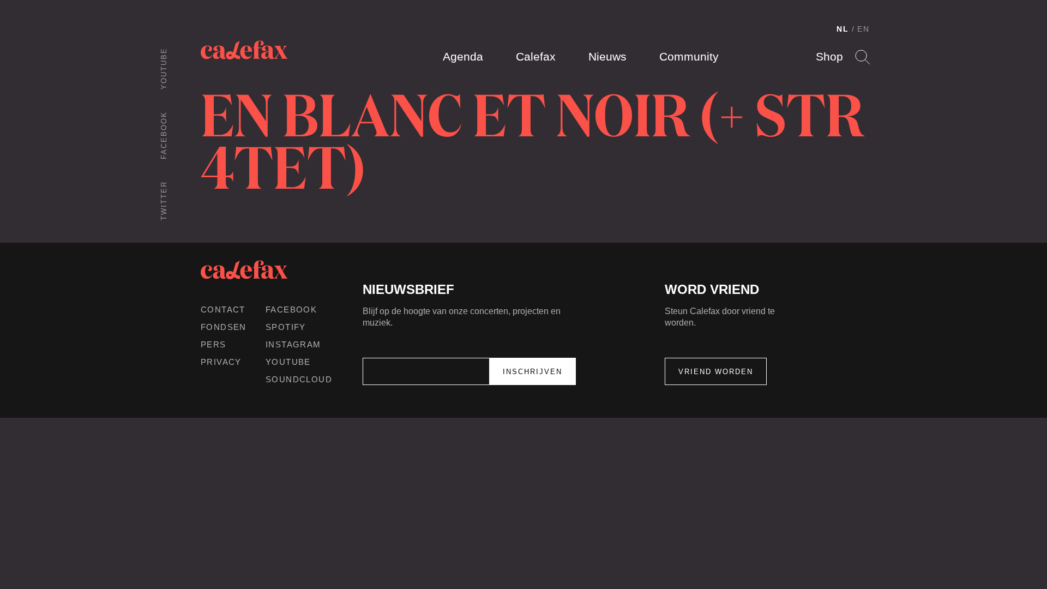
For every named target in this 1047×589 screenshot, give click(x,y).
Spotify (286, 327)
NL (843, 29)
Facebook (164, 135)
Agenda (463, 56)
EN (863, 29)
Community (689, 56)
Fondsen (223, 327)
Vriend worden (715, 372)
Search (862, 57)
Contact (223, 309)
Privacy (221, 361)
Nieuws (607, 56)
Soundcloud (299, 379)
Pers (213, 344)
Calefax (536, 56)
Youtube (164, 68)
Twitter (164, 200)
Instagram (293, 344)
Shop (829, 56)
